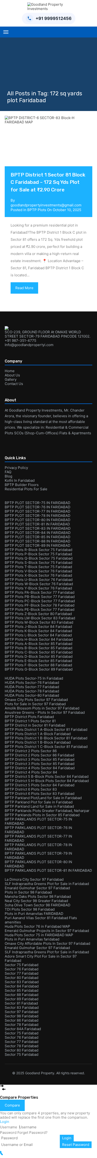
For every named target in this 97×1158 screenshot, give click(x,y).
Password (8, 1132)
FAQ (8, 472)
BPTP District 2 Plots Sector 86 (31, 751)
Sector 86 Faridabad (21, 1020)
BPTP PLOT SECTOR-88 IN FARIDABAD (37, 541)
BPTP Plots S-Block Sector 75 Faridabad (38, 562)
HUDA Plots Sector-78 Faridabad (32, 691)
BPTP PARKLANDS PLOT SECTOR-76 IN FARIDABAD (38, 829)
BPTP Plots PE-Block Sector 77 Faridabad (39, 609)
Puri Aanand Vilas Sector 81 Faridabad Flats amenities (41, 920)
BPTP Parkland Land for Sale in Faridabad (39, 806)
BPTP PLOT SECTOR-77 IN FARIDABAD (37, 511)
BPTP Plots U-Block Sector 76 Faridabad (39, 579)
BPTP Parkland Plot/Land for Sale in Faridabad (43, 798)
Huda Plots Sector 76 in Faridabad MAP (37, 926)
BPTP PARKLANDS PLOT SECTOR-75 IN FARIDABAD (38, 821)
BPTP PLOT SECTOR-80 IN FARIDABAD (37, 520)
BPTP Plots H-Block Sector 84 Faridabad (39, 639)
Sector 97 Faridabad (21, 1012)
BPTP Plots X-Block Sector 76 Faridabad (38, 575)
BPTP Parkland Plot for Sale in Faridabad (39, 802)
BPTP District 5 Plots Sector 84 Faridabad (39, 785)
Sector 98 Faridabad (21, 1016)
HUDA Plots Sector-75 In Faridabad (34, 678)
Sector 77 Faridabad (21, 973)
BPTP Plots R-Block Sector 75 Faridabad (38, 549)
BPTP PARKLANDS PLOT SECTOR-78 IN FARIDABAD (38, 847)
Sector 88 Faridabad (21, 994)
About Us (12, 375)
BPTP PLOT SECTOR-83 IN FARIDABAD (38, 528)
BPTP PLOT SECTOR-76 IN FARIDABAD (37, 507)
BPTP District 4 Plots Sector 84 (31, 772)
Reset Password (75, 1144)
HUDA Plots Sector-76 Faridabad (32, 682)
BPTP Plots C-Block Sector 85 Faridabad (39, 652)
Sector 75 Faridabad (21, 965)
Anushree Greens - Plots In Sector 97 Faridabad (45, 712)
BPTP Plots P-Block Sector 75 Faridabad (38, 554)
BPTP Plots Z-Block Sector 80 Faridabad (38, 613)
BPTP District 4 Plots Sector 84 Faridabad (40, 768)
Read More (24, 288)
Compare (12, 1105)
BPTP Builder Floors (22, 484)
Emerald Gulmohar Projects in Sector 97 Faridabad (47, 930)
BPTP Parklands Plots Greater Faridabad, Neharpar (47, 810)
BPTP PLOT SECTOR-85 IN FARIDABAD (37, 537)
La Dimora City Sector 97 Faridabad (34, 879)
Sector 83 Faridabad (22, 982)
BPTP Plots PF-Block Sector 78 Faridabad (39, 605)
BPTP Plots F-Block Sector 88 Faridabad (38, 665)
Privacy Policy (16, 467)
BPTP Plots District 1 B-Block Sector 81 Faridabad (46, 738)
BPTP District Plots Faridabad (29, 716)
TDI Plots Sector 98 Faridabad (30, 909)
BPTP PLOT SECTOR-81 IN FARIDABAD (37, 524)
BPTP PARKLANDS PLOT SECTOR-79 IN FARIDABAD (38, 855)
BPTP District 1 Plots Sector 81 (30, 721)
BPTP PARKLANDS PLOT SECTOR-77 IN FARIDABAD (38, 838)
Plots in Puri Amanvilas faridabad (32, 939)
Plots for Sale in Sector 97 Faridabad (35, 704)
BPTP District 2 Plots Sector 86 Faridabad (39, 755)
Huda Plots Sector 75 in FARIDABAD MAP (39, 935)
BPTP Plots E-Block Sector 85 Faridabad (38, 660)
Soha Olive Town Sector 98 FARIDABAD (37, 905)
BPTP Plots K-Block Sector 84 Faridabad (38, 631)
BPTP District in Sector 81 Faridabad (35, 725)
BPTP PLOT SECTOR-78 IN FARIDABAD (37, 515)
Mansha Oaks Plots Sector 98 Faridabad (38, 896)
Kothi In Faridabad (20, 480)
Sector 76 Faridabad (21, 969)
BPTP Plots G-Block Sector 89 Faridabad (39, 669)
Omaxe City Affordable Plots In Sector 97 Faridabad (47, 943)
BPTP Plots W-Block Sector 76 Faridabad (39, 584)
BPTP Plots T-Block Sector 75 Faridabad (38, 567)
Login (66, 1138)
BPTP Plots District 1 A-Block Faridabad (38, 734)
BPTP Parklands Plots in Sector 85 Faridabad (42, 815)
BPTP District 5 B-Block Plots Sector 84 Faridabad (47, 776)
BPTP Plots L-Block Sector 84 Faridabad (38, 635)
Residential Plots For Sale (26, 489)
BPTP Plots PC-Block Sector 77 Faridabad (40, 601)
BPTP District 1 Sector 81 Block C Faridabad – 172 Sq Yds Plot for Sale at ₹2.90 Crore (48, 182)
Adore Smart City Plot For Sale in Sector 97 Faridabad (41, 958)
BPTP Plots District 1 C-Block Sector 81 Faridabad (46, 746)
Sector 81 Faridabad (21, 1003)
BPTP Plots (36, 210)
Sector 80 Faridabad (21, 977)
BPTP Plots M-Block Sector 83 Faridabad (39, 622)
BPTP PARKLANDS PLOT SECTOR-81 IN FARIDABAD (48, 870)
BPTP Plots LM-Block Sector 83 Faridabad (40, 618)
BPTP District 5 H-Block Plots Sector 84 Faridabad (47, 780)
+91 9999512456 (54, 18)
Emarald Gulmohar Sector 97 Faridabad (37, 888)
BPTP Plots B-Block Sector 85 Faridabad (38, 648)
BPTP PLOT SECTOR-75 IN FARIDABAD (37, 502)
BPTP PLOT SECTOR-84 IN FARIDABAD (38, 532)
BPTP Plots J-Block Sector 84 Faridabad (38, 626)
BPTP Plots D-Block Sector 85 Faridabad (39, 656)
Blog (8, 476)
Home (10, 371)
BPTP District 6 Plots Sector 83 (31, 789)
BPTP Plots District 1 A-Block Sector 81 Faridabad (46, 729)
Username (8, 1127)
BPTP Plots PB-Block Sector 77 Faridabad (40, 596)
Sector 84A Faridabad (23, 1029)
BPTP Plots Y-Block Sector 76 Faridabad (38, 588)
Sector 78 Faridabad (21, 1024)
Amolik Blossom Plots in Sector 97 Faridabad (42, 708)
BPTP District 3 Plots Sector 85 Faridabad (39, 759)
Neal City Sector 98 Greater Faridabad (36, 901)
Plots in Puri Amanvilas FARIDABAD (34, 913)
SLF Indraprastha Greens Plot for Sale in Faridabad (47, 883)
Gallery (10, 379)
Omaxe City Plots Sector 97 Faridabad (36, 699)
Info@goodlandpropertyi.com (29, 345)
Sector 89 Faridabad (21, 999)
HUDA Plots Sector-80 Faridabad (32, 695)
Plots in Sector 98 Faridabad (28, 892)
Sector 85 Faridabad (21, 990)
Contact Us (14, 383)
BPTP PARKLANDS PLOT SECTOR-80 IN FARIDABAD (38, 864)
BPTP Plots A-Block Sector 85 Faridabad (38, 643)
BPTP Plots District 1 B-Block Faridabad (38, 742)
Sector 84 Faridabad (22, 986)
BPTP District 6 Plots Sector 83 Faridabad (39, 793)
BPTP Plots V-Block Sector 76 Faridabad (38, 571)
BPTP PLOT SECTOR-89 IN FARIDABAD (37, 545)
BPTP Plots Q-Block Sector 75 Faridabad (39, 558)
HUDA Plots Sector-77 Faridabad (32, 687)
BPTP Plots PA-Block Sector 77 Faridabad (39, 592)
